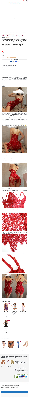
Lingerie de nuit (4, 34)
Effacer (3, 55)
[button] (27, 383)
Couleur (3, 49)
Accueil (3, 32)
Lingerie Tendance (14, 3)
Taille (3, 52)
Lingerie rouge (10, 32)
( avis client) (8, 37)
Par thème (6, 32)
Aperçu (6, 309)
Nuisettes (13, 34)
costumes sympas (8, 80)
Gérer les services (3, 389)
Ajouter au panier (11, 57)
